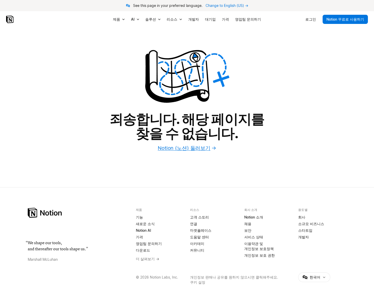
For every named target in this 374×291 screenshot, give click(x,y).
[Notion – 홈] (10, 19)
